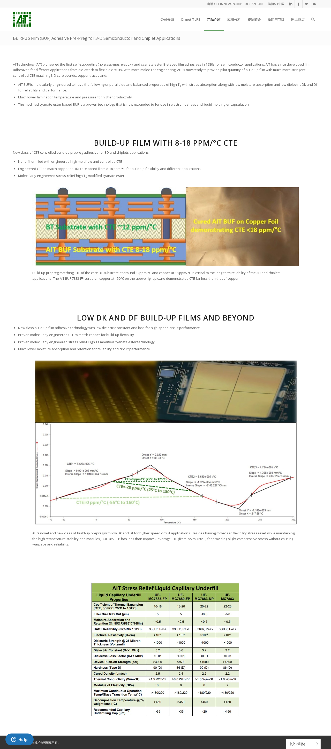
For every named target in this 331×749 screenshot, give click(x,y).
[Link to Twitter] (306, 4)
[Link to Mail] (314, 4)
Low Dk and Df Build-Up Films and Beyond (165, 318)
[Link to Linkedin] (291, 4)
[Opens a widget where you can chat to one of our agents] (19, 740)
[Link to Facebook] (298, 4)
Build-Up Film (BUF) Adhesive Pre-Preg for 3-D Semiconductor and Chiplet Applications (96, 38)
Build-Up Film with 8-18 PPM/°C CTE (165, 143)
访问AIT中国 (276, 4)
